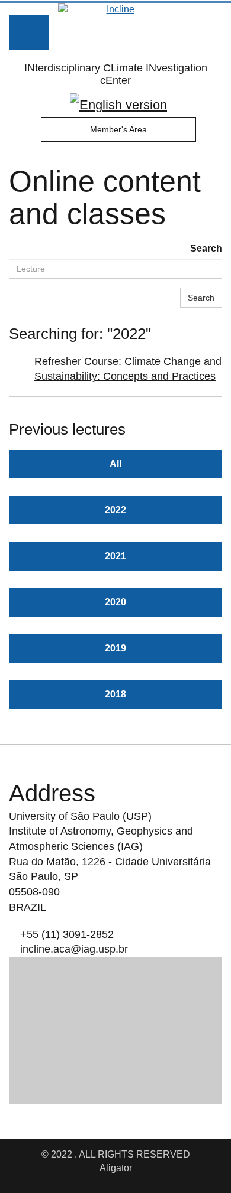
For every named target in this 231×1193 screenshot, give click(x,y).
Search (206, 248)
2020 (115, 602)
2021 (115, 556)
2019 (115, 648)
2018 (115, 694)
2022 (115, 510)
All (115, 464)
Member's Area (118, 129)
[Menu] (29, 32)
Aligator (116, 1168)
